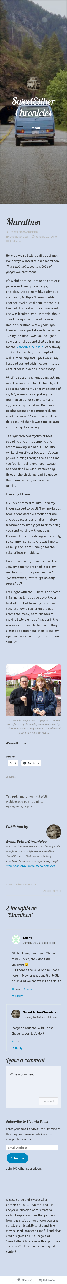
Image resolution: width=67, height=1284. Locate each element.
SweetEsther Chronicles (33, 107)
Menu (35, 128)
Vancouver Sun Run (29, 347)
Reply (19, 995)
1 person (28, 989)
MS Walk (41, 796)
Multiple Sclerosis (18, 801)
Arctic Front (50, 891)
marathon (27, 796)
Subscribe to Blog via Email (27, 1121)
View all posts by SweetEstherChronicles (30, 865)
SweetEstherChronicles (24, 231)
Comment (48, 1101)
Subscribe (17, 1158)
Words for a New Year (21, 885)
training (37, 801)
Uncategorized (19, 236)
